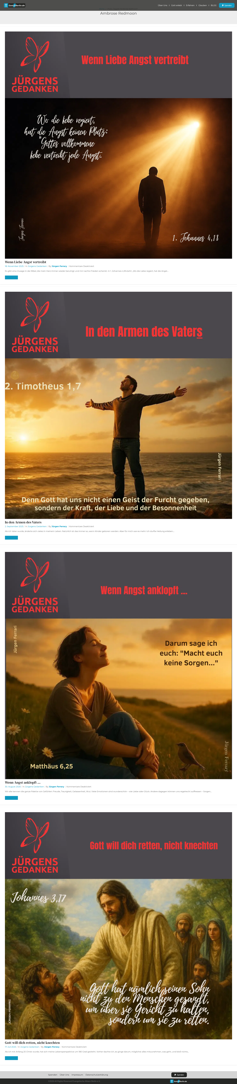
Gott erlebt (176, 5)
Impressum (77, 1075)
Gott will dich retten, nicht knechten (32, 1042)
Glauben (202, 5)
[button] (227, 5)
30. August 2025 (13, 786)
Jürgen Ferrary (59, 266)
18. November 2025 (14, 266)
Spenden (52, 1075)
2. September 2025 (14, 526)
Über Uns (162, 5)
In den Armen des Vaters (23, 522)
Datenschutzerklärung (97, 1075)
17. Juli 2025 (10, 1047)
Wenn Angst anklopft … (22, 782)
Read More (11, 277)
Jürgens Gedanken (37, 266)
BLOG (214, 5)
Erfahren (190, 5)
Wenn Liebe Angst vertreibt (25, 262)
